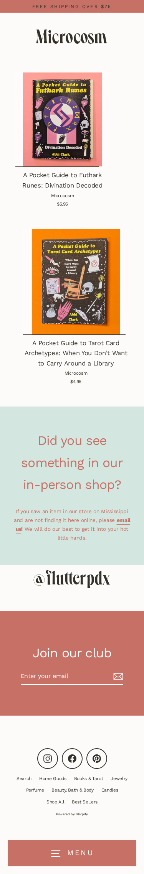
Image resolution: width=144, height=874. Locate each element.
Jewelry (119, 778)
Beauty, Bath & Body (72, 790)
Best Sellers (85, 802)
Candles (109, 790)
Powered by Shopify (72, 814)
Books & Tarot (88, 778)
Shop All (55, 802)
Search (24, 778)
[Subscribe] (117, 676)
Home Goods (52, 778)
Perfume (35, 790)
